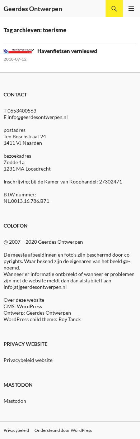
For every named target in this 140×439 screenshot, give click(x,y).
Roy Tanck (70, 319)
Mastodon (15, 401)
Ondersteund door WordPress (63, 430)
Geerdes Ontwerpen (33, 9)
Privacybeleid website (28, 360)
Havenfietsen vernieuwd (67, 51)
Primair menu (131, 8)
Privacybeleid (16, 430)
